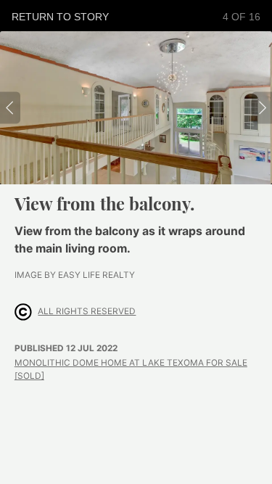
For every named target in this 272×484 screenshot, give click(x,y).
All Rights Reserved (87, 311)
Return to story (60, 17)
